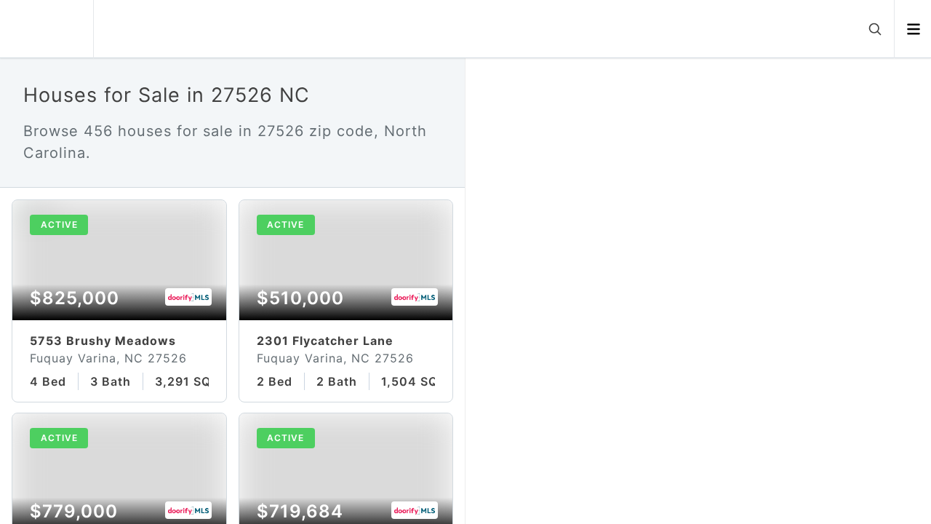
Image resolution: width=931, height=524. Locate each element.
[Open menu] (913, 29)
